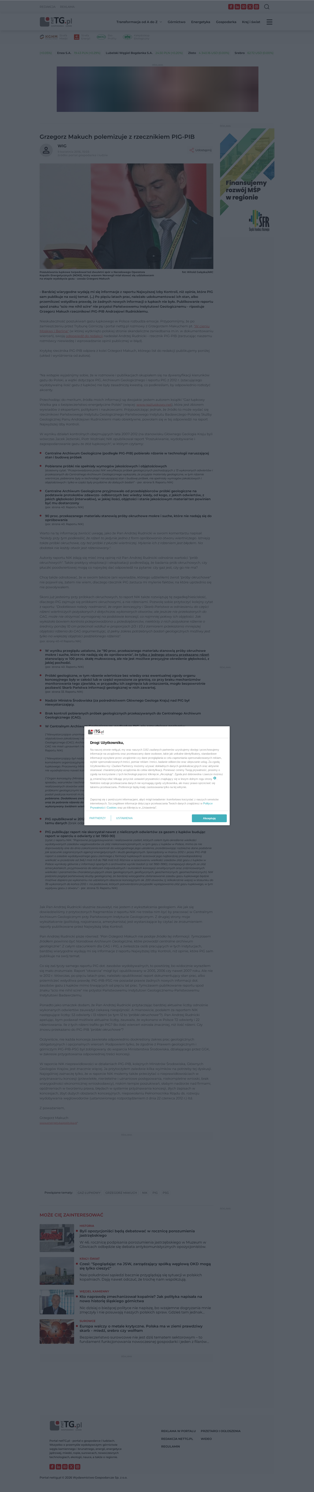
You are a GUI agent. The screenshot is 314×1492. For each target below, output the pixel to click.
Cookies (112, 807)
